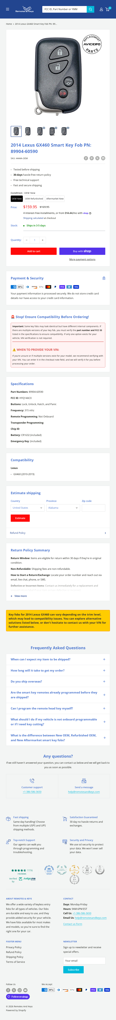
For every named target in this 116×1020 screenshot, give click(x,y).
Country (15, 501)
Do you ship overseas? (26, 681)
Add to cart (33, 251)
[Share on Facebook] (86, 158)
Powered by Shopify (16, 1010)
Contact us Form (72, 924)
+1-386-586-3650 (32, 791)
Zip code (87, 501)
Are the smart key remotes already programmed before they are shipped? (54, 694)
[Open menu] (7, 9)
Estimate (20, 518)
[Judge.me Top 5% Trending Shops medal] (74, 879)
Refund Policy (17, 533)
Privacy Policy (13, 947)
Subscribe (73, 969)
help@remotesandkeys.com (84, 791)
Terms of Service (15, 962)
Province (51, 501)
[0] (107, 9)
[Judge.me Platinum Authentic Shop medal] (62, 870)
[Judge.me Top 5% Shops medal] (100, 870)
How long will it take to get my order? (37, 670)
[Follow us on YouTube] (25, 990)
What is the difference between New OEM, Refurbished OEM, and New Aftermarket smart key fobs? (53, 737)
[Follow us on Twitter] (14, 990)
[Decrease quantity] (26, 240)
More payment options (82, 259)
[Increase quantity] (42, 240)
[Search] (90, 9)
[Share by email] (103, 158)
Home (9, 23)
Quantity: (16, 240)
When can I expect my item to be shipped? (40, 659)
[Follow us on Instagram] (20, 990)
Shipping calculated (33, 217)
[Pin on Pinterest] (92, 158)
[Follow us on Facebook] (8, 990)
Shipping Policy (14, 957)
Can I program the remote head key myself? (42, 708)
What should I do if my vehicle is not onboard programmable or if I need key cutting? (54, 721)
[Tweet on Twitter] (97, 158)
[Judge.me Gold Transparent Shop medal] (74, 870)
